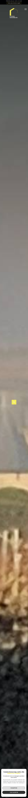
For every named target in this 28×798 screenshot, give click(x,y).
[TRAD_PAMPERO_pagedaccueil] (13, 18)
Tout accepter (14, 792)
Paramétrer (13, 788)
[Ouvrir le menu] (26, 9)
